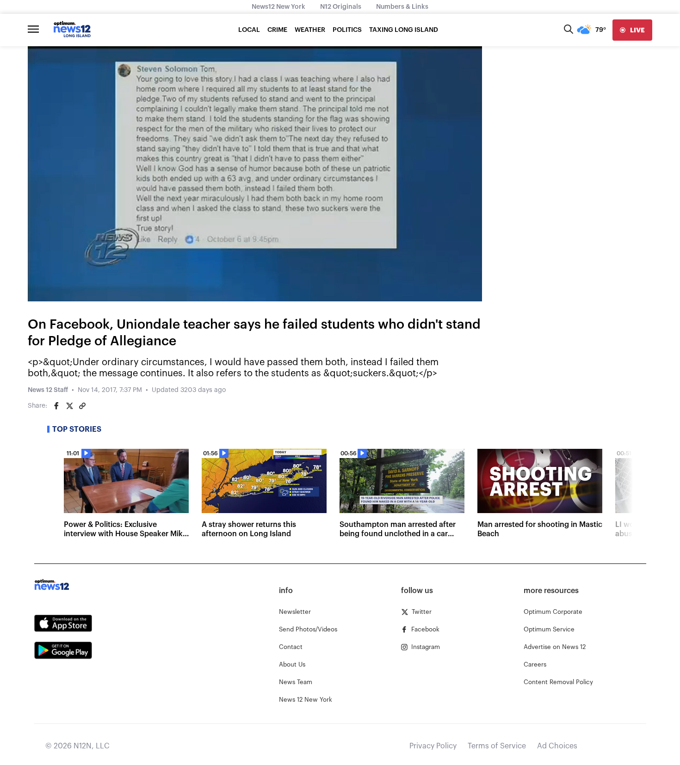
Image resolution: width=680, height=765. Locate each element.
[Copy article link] (82, 406)
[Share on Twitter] (69, 406)
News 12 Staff (48, 390)
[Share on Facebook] (56, 406)
